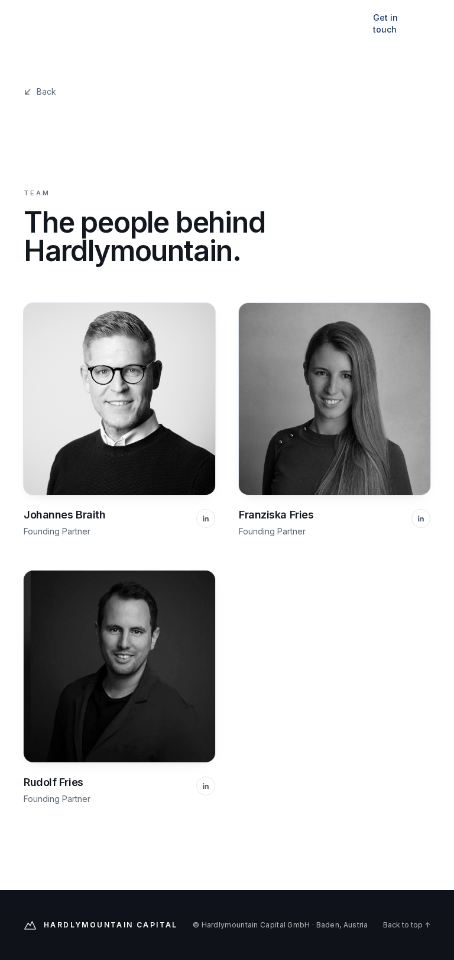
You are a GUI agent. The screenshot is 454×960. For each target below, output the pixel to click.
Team (293, 23)
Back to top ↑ (406, 924)
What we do (183, 23)
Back (46, 91)
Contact (345, 23)
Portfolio (240, 23)
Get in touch (385, 23)
